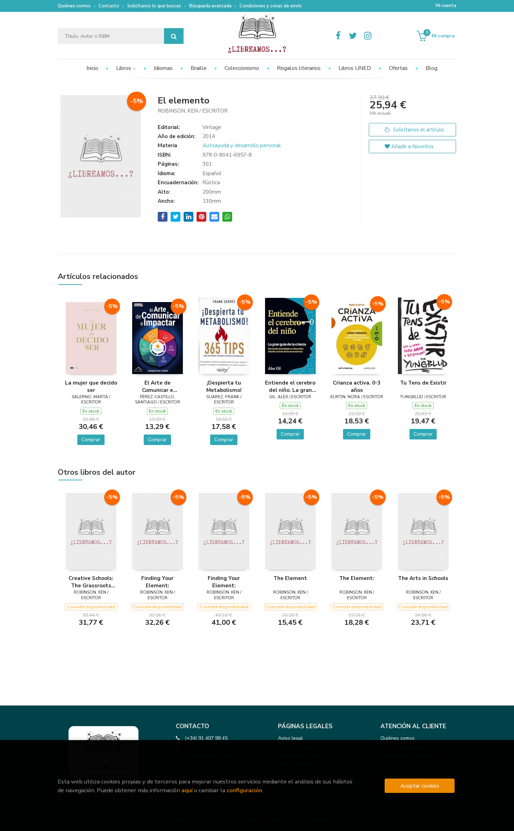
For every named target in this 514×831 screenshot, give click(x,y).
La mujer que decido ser (91, 386)
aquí (187, 790)
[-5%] (91, 337)
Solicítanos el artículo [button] (418, 129)
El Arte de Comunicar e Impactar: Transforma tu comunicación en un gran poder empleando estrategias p (157, 386)
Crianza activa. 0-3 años (356, 386)
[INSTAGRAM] (367, 36)
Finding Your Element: (157, 582)
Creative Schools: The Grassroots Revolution (91, 582)
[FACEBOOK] (338, 36)
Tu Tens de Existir (423, 382)
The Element (290, 578)
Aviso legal (290, 738)
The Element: (356, 578)
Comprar (90, 439)
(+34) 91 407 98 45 (206, 738)
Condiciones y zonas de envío (271, 6)
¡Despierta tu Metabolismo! (224, 386)
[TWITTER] (353, 36)
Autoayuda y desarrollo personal (241, 145)
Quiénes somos (74, 6)
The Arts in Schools (423, 578)
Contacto (109, 6)
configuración (244, 790)
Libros (124, 68)
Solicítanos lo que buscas (154, 6)
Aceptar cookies (419, 785)
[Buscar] (174, 36)
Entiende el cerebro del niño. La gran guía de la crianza (290, 386)
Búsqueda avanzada (210, 6)
